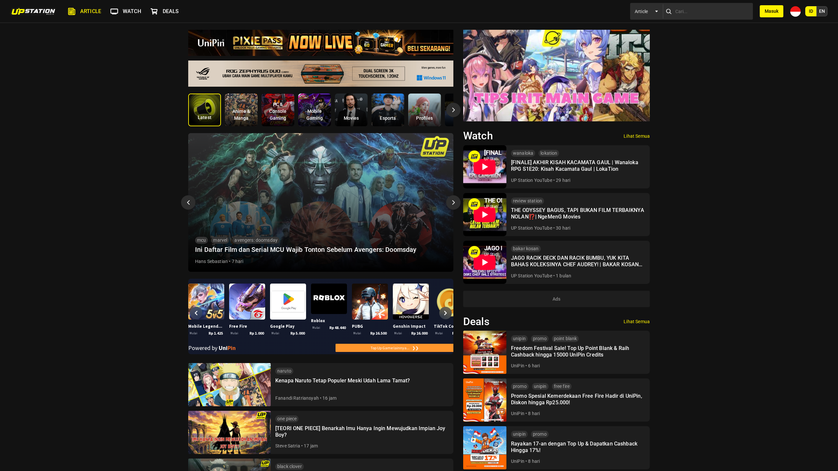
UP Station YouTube (531, 180)
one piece (287, 418)
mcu (201, 240)
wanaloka (523, 153)
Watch (132, 11)
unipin (519, 338)
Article (90, 11)
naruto (284, 371)
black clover (289, 466)
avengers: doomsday (256, 240)
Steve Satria (287, 445)
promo (540, 338)
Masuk (771, 11)
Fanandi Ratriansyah (297, 398)
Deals (171, 11)
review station (527, 200)
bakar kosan (526, 248)
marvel (220, 240)
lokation (548, 153)
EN (822, 11)
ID (811, 11)
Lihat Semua (637, 136)
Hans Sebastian (211, 261)
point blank (565, 338)
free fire (562, 386)
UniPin (517, 365)
